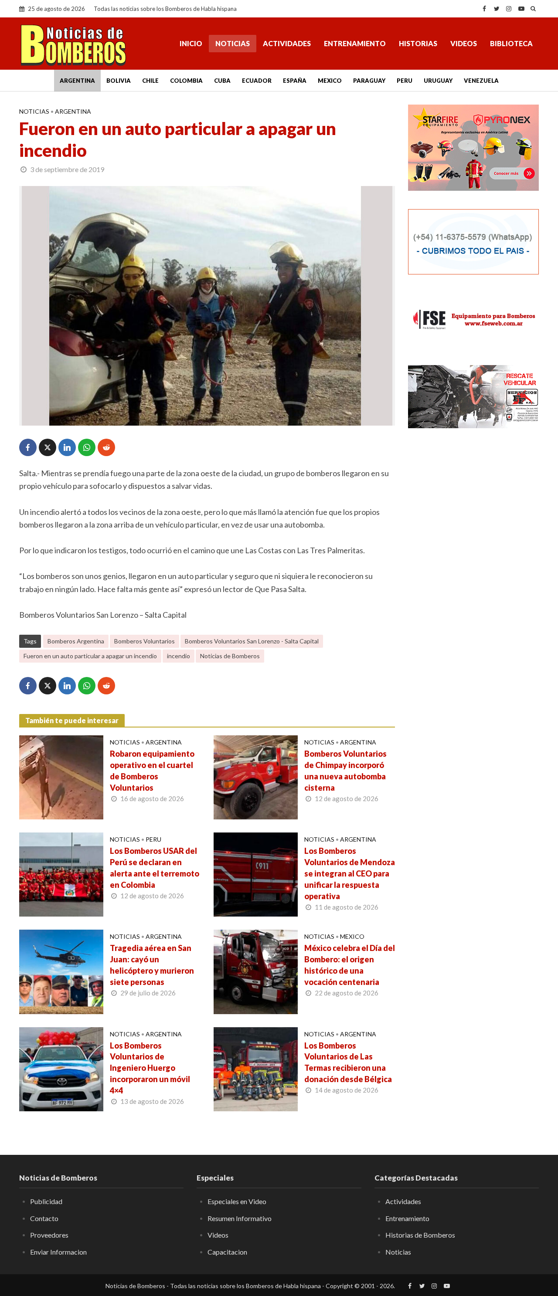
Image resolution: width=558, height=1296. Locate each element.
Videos (463, 43)
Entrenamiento (355, 43)
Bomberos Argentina (76, 641)
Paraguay (369, 80)
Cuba (222, 80)
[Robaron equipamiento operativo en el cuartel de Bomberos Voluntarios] (61, 776)
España (294, 80)
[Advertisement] (473, 577)
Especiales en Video (237, 1201)
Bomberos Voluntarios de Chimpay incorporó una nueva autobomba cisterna (345, 770)
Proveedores (49, 1235)
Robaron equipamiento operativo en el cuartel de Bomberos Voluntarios (152, 770)
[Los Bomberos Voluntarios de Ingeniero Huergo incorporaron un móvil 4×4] (61, 1068)
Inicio (191, 43)
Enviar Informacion (58, 1252)
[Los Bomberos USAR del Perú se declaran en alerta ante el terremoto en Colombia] (61, 873)
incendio (178, 656)
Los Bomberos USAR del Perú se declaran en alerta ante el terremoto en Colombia (154, 868)
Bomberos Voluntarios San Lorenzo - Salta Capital (252, 641)
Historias (418, 43)
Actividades (287, 43)
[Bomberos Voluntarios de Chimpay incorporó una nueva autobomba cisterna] (256, 776)
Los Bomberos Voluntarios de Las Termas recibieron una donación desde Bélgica (348, 1062)
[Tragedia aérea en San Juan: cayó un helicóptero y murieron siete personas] (61, 971)
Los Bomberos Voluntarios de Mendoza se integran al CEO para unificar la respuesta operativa (349, 873)
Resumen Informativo (240, 1218)
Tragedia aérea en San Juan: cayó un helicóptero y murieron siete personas (152, 965)
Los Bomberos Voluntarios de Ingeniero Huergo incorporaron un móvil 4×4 (150, 1068)
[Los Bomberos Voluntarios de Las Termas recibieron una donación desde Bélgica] (256, 1068)
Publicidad (46, 1201)
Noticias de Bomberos (230, 656)
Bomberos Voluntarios (144, 641)
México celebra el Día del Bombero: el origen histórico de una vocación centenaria (349, 965)
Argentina (77, 80)
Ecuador (257, 80)
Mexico (330, 80)
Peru (404, 80)
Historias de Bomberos (420, 1235)
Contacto (44, 1218)
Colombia (186, 80)
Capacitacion (227, 1252)
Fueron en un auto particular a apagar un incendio (90, 656)
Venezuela (481, 80)
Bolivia (118, 80)
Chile (150, 80)
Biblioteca (511, 43)
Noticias (232, 43)
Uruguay (438, 80)
